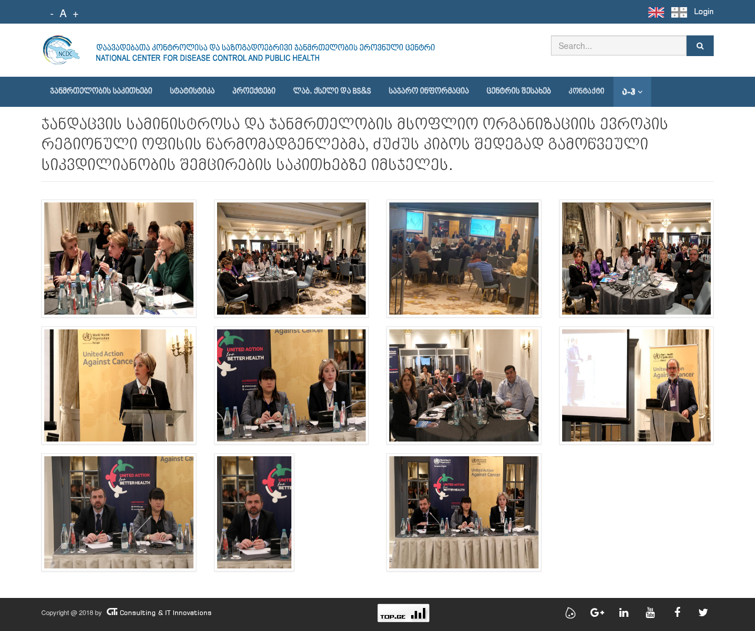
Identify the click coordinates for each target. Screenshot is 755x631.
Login (704, 11)
